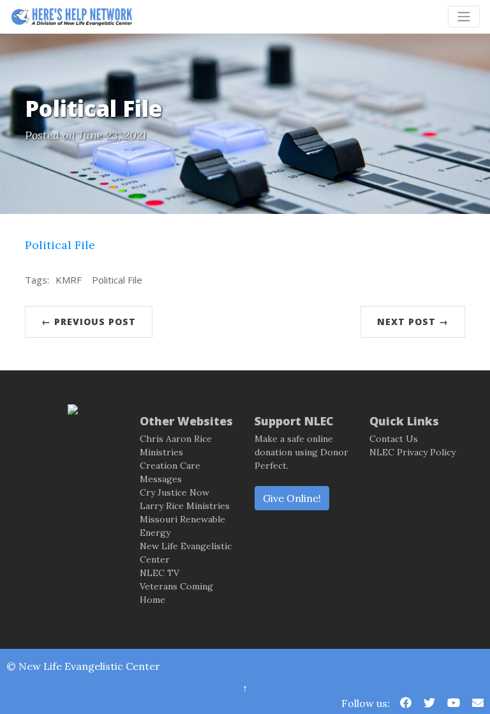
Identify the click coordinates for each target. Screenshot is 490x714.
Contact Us (393, 438)
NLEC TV (159, 573)
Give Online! (292, 498)
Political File (60, 245)
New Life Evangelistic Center (89, 666)
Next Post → (413, 321)
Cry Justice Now (174, 492)
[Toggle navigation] (464, 16)
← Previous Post (88, 321)
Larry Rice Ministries (185, 506)
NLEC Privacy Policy (412, 452)
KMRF (69, 279)
